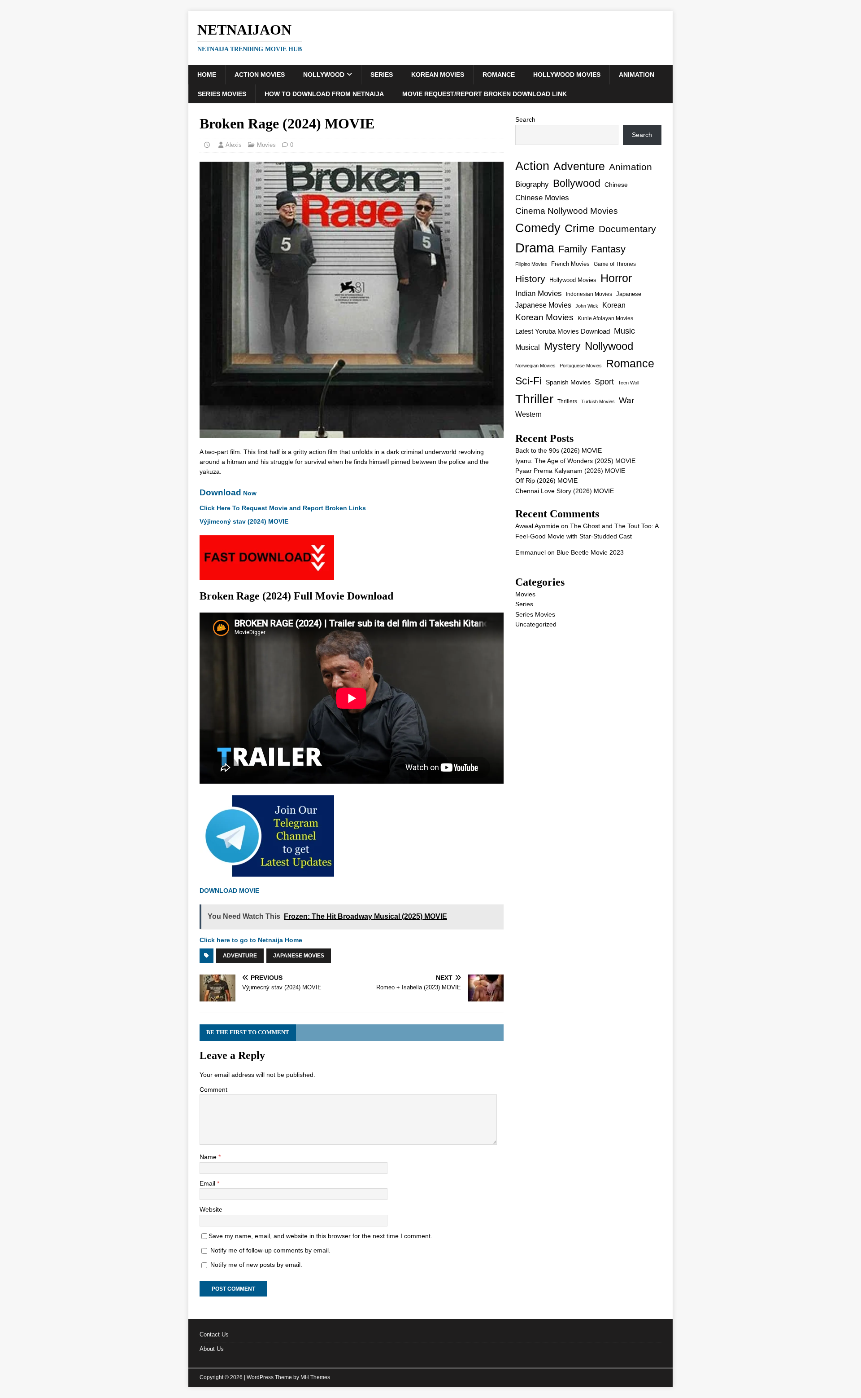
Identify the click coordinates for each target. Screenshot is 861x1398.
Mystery (562, 346)
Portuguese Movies (581, 365)
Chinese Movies (542, 197)
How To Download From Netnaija (324, 93)
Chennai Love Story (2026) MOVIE (564, 490)
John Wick (586, 306)
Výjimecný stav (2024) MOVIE (244, 521)
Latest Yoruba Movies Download (562, 331)
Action (532, 166)
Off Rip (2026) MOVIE (546, 480)
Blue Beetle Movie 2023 (590, 552)
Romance (499, 74)
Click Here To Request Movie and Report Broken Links (283, 508)
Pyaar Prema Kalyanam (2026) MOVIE (570, 470)
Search (525, 119)
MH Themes (315, 1377)
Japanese (628, 294)
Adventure (240, 956)
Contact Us (214, 1334)
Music (624, 330)
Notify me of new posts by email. (256, 1264)
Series (381, 74)
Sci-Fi (528, 381)
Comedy (538, 228)
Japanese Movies (298, 956)
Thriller (534, 399)
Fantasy (608, 249)
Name (209, 1156)
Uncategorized (536, 624)
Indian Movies (538, 293)
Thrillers (567, 401)
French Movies (570, 263)
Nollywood (323, 74)
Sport (604, 381)
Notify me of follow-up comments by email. (270, 1250)
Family (572, 249)
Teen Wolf (628, 382)
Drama (534, 247)
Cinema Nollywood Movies (566, 211)
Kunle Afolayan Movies (605, 318)
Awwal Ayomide (537, 525)
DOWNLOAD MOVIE (230, 890)
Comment (213, 1089)
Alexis (234, 144)
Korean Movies (437, 74)
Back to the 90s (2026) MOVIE (558, 450)
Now (228, 493)
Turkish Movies (598, 401)
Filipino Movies (531, 264)
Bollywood (576, 183)
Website (211, 1209)
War (626, 400)
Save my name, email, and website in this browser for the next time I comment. (320, 1235)
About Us (212, 1348)
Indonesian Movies (589, 294)
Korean (614, 305)
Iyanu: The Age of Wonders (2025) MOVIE (575, 460)
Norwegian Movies (535, 365)
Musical (527, 347)
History (530, 278)
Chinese (616, 184)
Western (528, 414)
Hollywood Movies (566, 74)
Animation (636, 74)
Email (208, 1183)
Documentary (627, 229)
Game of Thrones (615, 264)
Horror (616, 278)
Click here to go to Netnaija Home (251, 940)
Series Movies (222, 93)
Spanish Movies (568, 382)
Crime (580, 228)
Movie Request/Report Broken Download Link (484, 93)
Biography (532, 184)
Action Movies (260, 74)
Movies (266, 144)
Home (206, 74)
